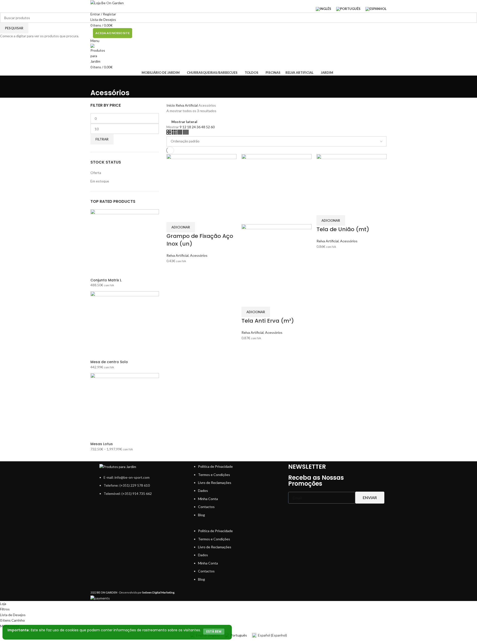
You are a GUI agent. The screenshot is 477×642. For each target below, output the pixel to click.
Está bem (213, 631)
